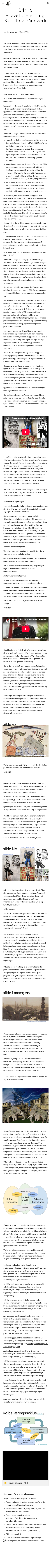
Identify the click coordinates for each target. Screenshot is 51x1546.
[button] (3, 3)
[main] (25, 15)
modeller (30, 976)
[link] (25, 1468)
